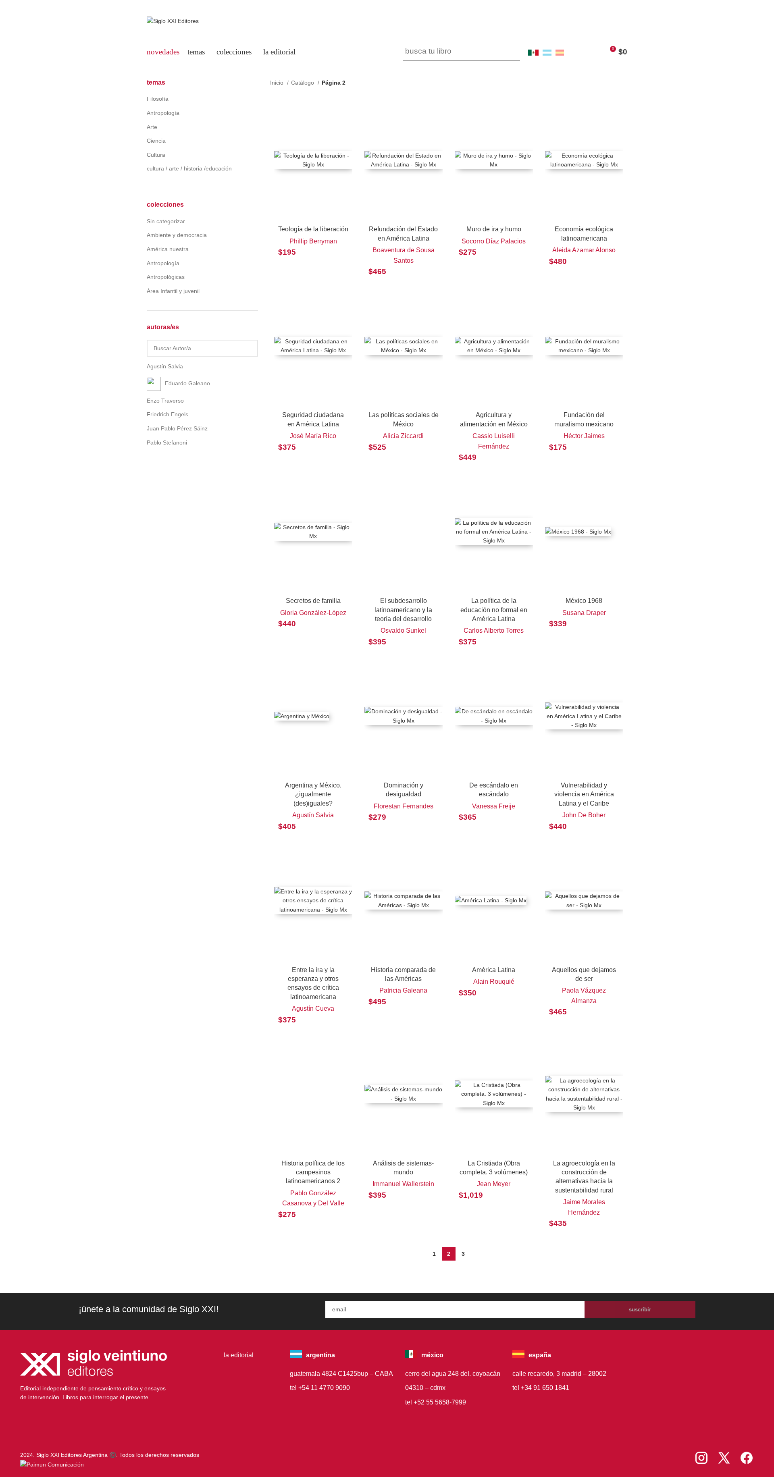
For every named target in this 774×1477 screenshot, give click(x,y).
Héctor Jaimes (584, 435)
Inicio (277, 82)
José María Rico (313, 435)
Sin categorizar (166, 221)
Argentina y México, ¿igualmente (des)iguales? (313, 794)
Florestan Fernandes (403, 806)
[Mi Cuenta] (576, 52)
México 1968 (584, 600)
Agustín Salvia (313, 815)
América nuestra (168, 249)
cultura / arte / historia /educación (189, 168)
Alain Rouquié (493, 981)
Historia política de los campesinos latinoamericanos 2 (313, 1172)
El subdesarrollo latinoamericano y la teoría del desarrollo (403, 609)
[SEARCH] (510, 52)
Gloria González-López (313, 612)
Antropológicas (166, 277)
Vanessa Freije (493, 806)
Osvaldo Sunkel (403, 630)
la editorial (239, 1355)
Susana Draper (584, 612)
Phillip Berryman (313, 241)
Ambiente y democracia (177, 235)
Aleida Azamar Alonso (584, 250)
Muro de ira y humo (493, 229)
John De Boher (583, 815)
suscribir (640, 1310)
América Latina (493, 969)
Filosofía (158, 99)
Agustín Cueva (313, 1008)
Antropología (163, 113)
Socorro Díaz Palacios (494, 241)
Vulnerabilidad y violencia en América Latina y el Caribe (584, 794)
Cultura (156, 155)
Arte (152, 127)
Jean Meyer (493, 1183)
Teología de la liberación (313, 229)
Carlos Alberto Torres (494, 630)
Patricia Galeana (403, 990)
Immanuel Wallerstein (403, 1183)
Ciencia (156, 140)
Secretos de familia (313, 600)
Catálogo (303, 82)
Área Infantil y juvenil (173, 291)
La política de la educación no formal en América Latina (493, 609)
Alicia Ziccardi (403, 435)
